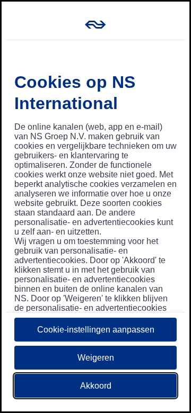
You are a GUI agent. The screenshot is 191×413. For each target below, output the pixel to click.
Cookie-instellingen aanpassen (95, 329)
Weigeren (95, 357)
